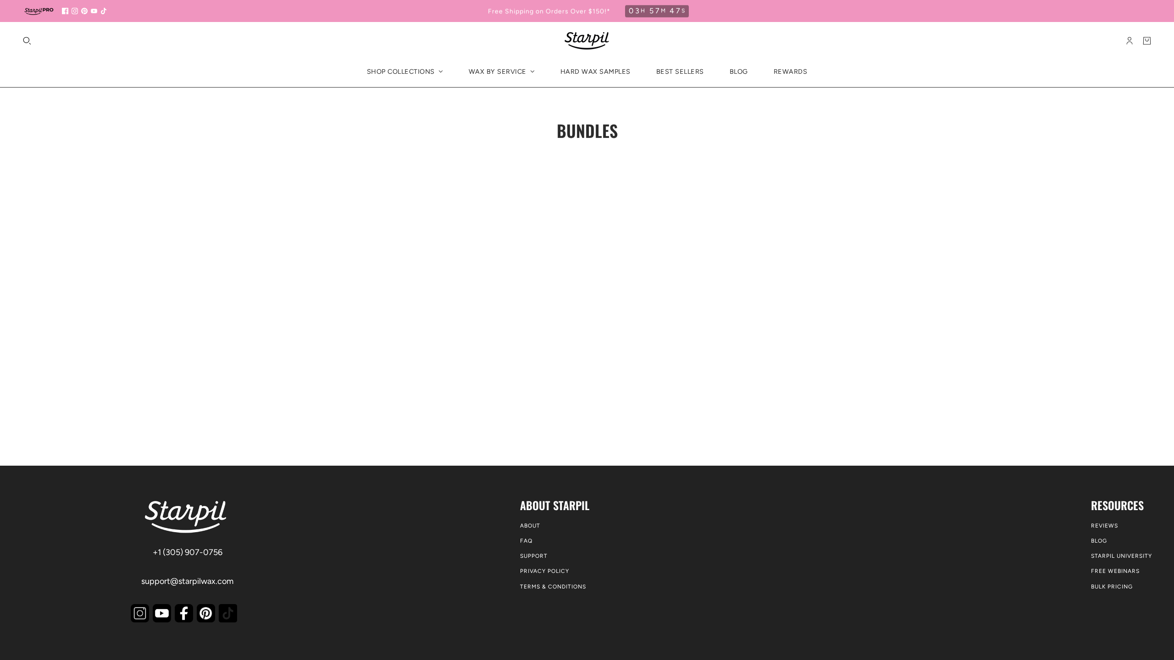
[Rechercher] (27, 41)
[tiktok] (104, 11)
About (530, 525)
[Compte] (1129, 41)
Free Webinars (1115, 571)
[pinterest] (84, 11)
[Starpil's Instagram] (140, 613)
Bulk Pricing (1112, 586)
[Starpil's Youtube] (162, 613)
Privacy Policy (544, 571)
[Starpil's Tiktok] (228, 613)
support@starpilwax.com (187, 581)
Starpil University (1121, 556)
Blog (1099, 541)
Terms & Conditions (553, 586)
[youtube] (94, 11)
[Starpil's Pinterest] (206, 613)
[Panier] (1147, 41)
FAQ (526, 541)
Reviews (1104, 525)
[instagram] (75, 11)
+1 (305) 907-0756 (187, 552)
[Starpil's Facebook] (184, 613)
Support (534, 556)
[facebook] (65, 11)
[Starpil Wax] (587, 40)
